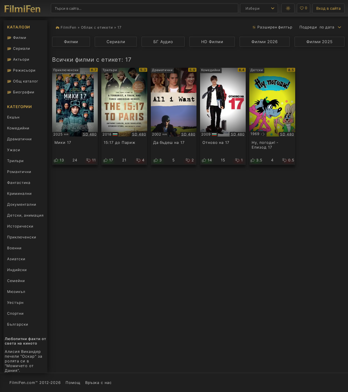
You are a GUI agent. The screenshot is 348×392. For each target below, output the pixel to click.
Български (17, 324)
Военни (14, 248)
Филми (16, 37)
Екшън (13, 117)
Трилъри (15, 162)
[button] (287, 8)
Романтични (19, 171)
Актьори (18, 59)
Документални (21, 204)
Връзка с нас (98, 382)
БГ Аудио (163, 41)
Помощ (73, 382)
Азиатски (16, 259)
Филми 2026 (264, 41)
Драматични (19, 139)
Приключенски (21, 237)
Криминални (19, 193)
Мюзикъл (16, 291)
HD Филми (212, 41)
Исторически (20, 226)
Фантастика (19, 182)
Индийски (17, 270)
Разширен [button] (274, 27)
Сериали (18, 48)
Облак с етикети (97, 27)
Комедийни (18, 128)
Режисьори (21, 70)
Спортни (15, 313)
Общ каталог (22, 81)
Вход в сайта (328, 8)
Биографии (20, 92)
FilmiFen (68, 27)
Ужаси (13, 150)
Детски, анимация (25, 215)
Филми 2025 (319, 41)
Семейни (16, 280)
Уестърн (15, 302)
